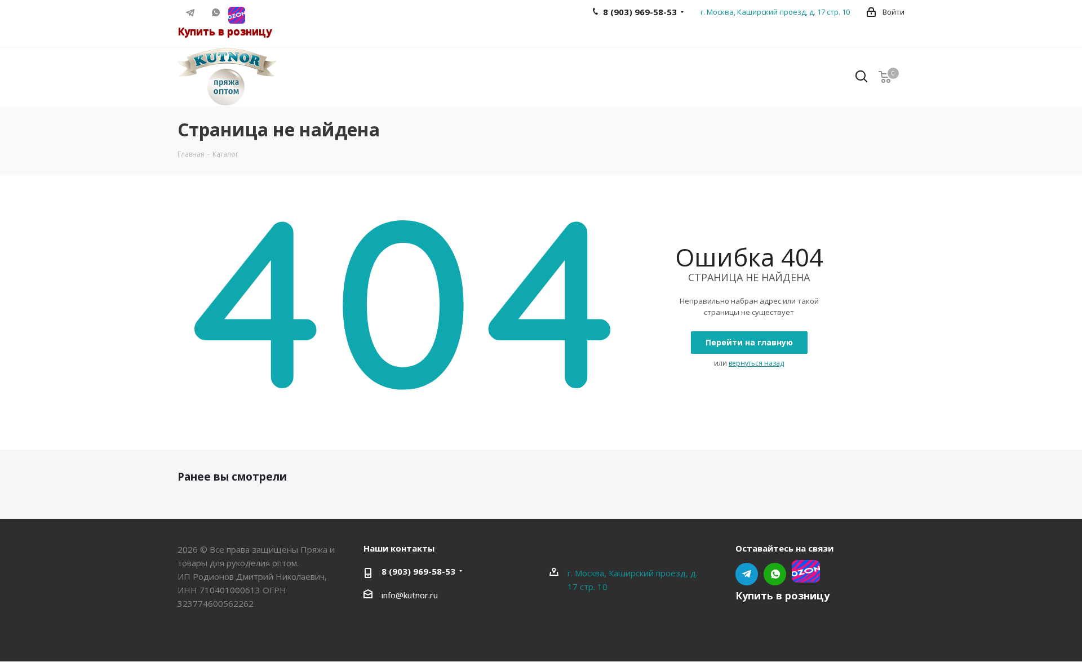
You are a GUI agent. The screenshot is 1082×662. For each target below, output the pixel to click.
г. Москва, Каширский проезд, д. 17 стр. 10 (775, 12)
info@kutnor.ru (410, 595)
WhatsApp (215, 12)
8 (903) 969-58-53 (418, 571)
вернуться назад (756, 363)
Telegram (190, 12)
